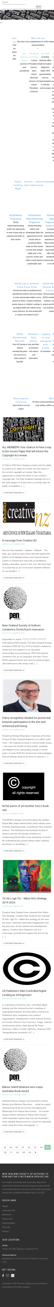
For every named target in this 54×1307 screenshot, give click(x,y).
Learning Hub (8, 1210)
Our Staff (45, 70)
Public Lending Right (18, 185)
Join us (14, 48)
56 (5, 1152)
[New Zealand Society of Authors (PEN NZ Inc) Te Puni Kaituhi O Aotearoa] (8, 12)
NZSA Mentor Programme (16, 227)
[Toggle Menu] (1, 22)
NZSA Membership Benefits (19, 348)
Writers (5, 1231)
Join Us (18, 18)
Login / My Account (31, 18)
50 (17, 1147)
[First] (5, 1147)
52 (29, 1147)
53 (35, 1147)
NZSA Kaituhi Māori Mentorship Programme (35, 239)
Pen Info (6, 1227)
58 (17, 1152)
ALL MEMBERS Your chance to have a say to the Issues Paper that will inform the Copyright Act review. (26, 451)
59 (23, 1152)
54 (41, 1147)
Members (6, 1214)
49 (10, 1147)
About (5, 1206)
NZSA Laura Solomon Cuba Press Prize (27, 299)
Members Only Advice (33, 346)
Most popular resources (21, 403)
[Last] (35, 1152)
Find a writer (8, 18)
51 (23, 1147)
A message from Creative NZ (19, 540)
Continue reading (13, 493)
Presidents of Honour (34, 72)
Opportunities (8, 1223)
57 (11, 1152)
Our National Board (24, 62)
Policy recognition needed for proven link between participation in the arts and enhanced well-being (26, 722)
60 (30, 1152)
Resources (7, 1219)
